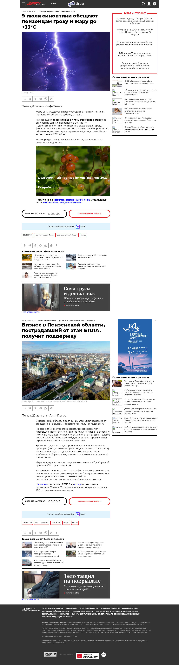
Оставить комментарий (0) (89, 214)
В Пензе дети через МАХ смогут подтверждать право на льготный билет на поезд (48, 562)
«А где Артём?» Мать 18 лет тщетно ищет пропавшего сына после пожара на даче (139, 401)
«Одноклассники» (71, 202)
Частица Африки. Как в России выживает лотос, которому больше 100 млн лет (139, 101)
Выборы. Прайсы (49, 614)
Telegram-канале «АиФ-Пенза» (72, 199)
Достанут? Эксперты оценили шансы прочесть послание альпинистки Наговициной (140, 411)
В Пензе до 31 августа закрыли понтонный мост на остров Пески (134, 54)
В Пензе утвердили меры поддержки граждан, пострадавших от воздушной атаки (40, 555)
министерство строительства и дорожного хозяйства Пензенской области (54, 401)
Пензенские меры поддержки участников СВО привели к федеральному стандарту (91, 545)
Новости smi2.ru (31, 312)
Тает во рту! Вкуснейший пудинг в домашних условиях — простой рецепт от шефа (139, 383)
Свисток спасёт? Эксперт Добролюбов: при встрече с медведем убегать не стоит (134, 65)
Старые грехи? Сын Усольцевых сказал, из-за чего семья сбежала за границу (140, 120)
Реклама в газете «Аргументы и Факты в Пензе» (117, 611)
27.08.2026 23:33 (29, 320)
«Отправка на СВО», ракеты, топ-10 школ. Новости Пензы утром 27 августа (135, 32)
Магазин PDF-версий (89, 608)
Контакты (64, 614)
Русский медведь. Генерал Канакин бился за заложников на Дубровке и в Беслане (135, 21)
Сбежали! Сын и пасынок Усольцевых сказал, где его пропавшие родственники (140, 92)
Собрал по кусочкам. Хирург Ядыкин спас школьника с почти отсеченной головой (140, 429)
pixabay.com (27, 92)
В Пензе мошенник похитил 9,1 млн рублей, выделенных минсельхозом (134, 43)
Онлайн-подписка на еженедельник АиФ (119, 608)
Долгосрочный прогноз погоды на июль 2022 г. (72, 179)
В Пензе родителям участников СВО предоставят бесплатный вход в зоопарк (92, 554)
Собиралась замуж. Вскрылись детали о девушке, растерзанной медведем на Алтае (138, 392)
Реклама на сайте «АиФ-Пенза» (56, 611)
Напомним (42, 484)
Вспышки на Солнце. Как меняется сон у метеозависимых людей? (92, 266)
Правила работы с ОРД (83, 611)
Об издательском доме (52, 608)
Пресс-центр (71, 608)
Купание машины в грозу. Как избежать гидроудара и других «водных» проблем (47, 266)
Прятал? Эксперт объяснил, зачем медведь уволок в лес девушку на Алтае (139, 129)
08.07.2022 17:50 (28, 11)
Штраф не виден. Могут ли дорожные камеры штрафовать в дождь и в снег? (48, 257)
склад (77, 484)
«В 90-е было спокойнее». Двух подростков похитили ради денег (139, 82)
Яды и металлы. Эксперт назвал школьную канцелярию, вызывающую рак (138, 111)
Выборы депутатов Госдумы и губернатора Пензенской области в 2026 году (105, 614)
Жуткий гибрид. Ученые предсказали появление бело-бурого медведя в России (140, 420)
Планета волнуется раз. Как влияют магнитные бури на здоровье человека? (46, 275)
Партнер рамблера (66, 654)
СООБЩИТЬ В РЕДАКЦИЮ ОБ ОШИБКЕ (57, 617)
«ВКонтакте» (51, 202)
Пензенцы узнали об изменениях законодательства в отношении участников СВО (48, 545)
